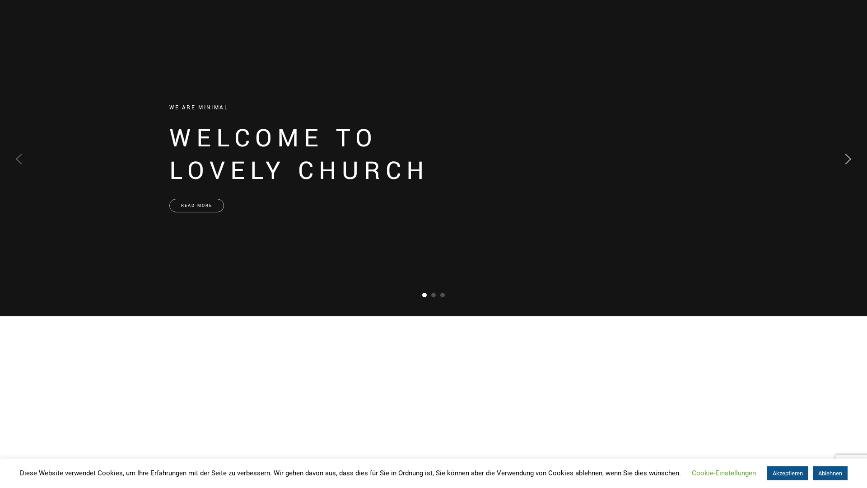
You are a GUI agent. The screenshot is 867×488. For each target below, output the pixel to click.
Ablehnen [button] (830, 473)
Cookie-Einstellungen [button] (724, 473)
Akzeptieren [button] (788, 473)
